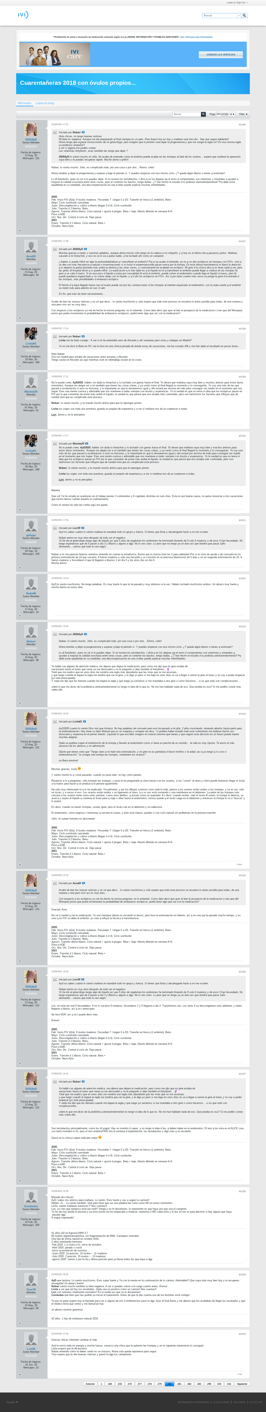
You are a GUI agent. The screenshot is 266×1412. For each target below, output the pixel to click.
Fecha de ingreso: (31, 152)
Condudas (31, 1206)
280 (169, 1384)
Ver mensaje (83, 132)
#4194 (242, 714)
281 (179, 1384)
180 (110, 1384)
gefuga (31, 535)
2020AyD (31, 139)
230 (120, 1384)
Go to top (256, 1402)
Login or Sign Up (236, 2)
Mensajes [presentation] (24, 103)
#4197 (242, 1074)
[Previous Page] (230, 114)
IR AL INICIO (239, 1402)
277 (140, 1384)
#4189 (242, 376)
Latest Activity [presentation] (44, 103)
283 (199, 1384)
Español (11, 1402)
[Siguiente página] (233, 114)
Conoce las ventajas (221, 54)
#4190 (242, 436)
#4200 (242, 1334)
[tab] (24, 103)
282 (189, 1384)
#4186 (242, 124)
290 (209, 1384)
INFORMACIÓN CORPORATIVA (193, 1402)
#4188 (242, 328)
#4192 (242, 578)
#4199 (242, 1274)
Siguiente (242, 1384)
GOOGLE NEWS (221, 1402)
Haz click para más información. (197, 37)
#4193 (242, 626)
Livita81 (31, 343)
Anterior (90, 1384)
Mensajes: (28, 158)
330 (219, 1384)
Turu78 (31, 1289)
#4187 (242, 241)
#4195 (242, 875)
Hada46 (31, 593)
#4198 (242, 1191)
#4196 (242, 971)
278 (150, 1384)
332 (229, 1384)
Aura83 (31, 256)
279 (160, 1384)
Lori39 (31, 1348)
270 (130, 1384)
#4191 (242, 520)
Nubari (31, 641)
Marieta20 (31, 391)
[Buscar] (244, 15)
